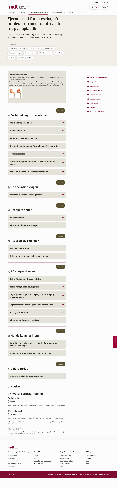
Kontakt (11, 58)
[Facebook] (9, 474)
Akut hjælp (11, 13)
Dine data (50, 474)
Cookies (94, 474)
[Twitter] (13, 474)
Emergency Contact (65, 456)
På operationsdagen (34, 48)
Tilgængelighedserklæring (70, 474)
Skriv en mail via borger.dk (15, 464)
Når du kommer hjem (45, 53)
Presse (88, 464)
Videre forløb (59, 53)
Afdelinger (21, 13)
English (62, 466)
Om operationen (49, 48)
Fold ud (60, 110)
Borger (96, 2)
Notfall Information (65, 458)
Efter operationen (30, 53)
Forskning (88, 458)
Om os (87, 461)
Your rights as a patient (66, 461)
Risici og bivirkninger (15, 53)
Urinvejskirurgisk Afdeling (25, 58)
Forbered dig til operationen (17, 48)
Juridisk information (85, 474)
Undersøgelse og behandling (38, 13)
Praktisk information (58, 13)
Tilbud (70, 13)
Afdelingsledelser (38, 464)
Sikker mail (58, 474)
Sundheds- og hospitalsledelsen (42, 461)
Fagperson (104, 2)
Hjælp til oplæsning (104, 474)
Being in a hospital (65, 464)
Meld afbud (11, 466)
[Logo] (20, 7)
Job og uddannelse (91, 456)
